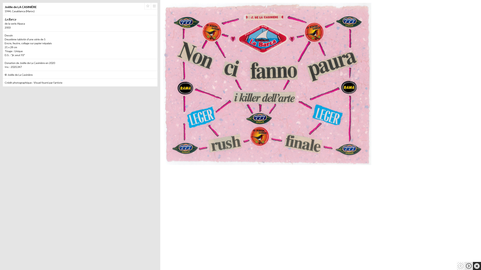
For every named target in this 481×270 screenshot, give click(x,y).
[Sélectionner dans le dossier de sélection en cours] (147, 6)
